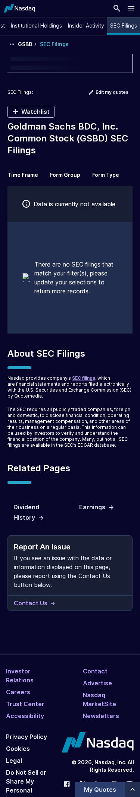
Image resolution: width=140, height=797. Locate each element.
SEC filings (83, 378)
